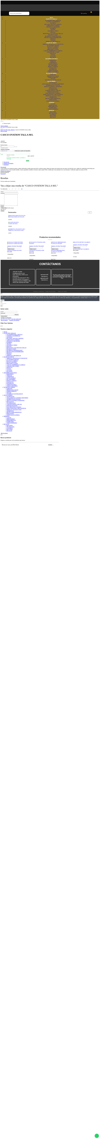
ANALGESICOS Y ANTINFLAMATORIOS (53, 84)
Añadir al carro (4, 148)
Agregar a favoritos (5, 149)
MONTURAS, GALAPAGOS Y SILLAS (53, 33)
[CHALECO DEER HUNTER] (17, 243)
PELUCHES (53, 115)
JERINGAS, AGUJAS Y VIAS (53, 96)
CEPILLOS (53, 61)
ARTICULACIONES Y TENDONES (53, 86)
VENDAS (53, 40)
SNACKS (53, 78)
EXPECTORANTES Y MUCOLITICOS (53, 94)
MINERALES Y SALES (53, 76)
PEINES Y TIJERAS (53, 66)
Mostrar (16, 314)
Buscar (27, 13)
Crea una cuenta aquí (16, 319)
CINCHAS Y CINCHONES (53, 27)
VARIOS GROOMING (53, 72)
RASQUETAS (52, 68)
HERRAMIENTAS (53, 106)
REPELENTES (53, 99)
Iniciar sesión (4, 316)
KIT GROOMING (53, 65)
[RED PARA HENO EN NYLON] (50, 215)
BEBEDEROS (52, 60)
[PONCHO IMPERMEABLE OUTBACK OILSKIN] (61, 243)
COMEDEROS (53, 62)
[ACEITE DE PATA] (50, 222)
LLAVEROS (53, 114)
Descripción (3, 167)
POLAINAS (53, 57)
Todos (50, 444)
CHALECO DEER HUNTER (14, 250)
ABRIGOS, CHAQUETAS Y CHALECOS (53, 44)
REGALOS (53, 117)
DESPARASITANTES (52, 92)
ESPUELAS (53, 53)
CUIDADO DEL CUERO (53, 52)
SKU (8, 251)
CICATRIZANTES (53, 89)
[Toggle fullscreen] (4, 303)
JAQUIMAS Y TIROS (53, 31)
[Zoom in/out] (5, 303)
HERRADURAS (53, 105)
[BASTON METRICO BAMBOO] (83, 242)
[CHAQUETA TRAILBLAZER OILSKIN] (39, 243)
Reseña (2, 205)
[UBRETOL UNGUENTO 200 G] (50, 229)
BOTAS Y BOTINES (53, 48)
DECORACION (53, 113)
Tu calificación (4, 189)
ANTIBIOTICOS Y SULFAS (53, 85)
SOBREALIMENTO (53, 77)
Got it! (2, 300)
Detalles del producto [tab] (8, 163)
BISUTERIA (53, 111)
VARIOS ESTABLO (53, 70)
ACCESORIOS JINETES (53, 45)
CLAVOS (53, 103)
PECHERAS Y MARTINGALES (53, 36)
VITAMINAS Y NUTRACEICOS (53, 80)
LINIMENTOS (53, 97)
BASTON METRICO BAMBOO (81, 249)
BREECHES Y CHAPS (53, 49)
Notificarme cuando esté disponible (22, 150)
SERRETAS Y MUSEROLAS (53, 41)
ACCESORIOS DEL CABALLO (53, 20)
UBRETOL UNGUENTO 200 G (16, 230)
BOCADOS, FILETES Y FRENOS (53, 24)
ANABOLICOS (53, 82)
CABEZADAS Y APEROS (53, 25)
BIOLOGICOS (53, 88)
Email (2, 311)
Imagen (2, 206)
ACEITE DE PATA (13, 223)
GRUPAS (53, 29)
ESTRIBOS (53, 28)
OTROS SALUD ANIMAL (53, 101)
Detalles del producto (5, 171)
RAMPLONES (53, 107)
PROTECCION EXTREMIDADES (52, 37)
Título (2, 191)
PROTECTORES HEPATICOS (52, 98)
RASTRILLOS (53, 69)
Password (3, 313)
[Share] (2, 303)
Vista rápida (19, 246)
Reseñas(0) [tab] (6, 164)
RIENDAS (53, 38)
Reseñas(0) (3, 173)
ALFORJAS (53, 23)
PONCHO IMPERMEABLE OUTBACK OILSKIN (58, 251)
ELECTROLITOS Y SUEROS (53, 93)
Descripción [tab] (6, 162)
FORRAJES (53, 74)
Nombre (2, 193)
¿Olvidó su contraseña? (6, 317)
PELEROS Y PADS (53, 35)
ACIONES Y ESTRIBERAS (53, 21)
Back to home (4, 131)
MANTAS (52, 32)
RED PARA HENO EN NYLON (16, 217)
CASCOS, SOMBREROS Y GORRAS (53, 50)
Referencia (3, 172)
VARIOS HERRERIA (53, 109)
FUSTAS (53, 54)
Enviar (2, 210)
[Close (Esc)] (1, 303)
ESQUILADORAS (53, 64)
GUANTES (53, 56)
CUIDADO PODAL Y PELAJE (53, 90)
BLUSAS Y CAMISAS (53, 46)
